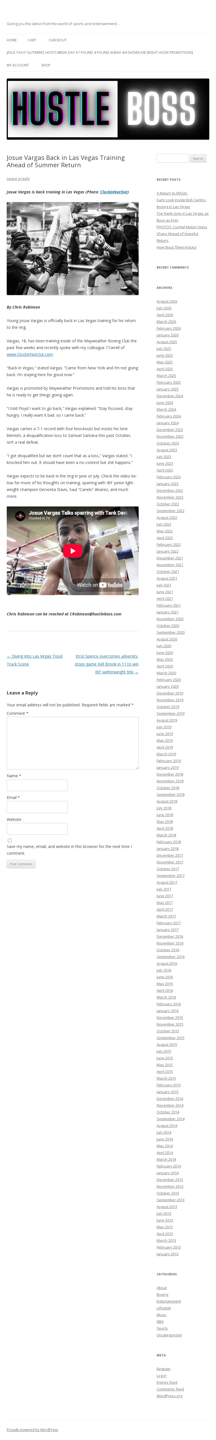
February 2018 (169, 841)
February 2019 (169, 760)
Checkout (58, 40)
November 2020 (170, 618)
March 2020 (166, 672)
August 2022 (167, 517)
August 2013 (167, 1206)
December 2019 (170, 693)
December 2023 (170, 429)
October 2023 (168, 443)
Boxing (162, 1294)
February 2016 (169, 1003)
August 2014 (167, 1125)
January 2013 (168, 1253)
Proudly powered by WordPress (32, 1429)
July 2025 (164, 348)
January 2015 (168, 1091)
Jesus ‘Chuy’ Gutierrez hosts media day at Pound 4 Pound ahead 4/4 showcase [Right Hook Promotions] (100, 52)
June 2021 (165, 591)
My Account (18, 65)
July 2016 (164, 970)
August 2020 (167, 639)
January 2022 (168, 551)
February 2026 (169, 328)
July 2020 (164, 645)
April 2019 (165, 747)
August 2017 (167, 882)
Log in (161, 1375)
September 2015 (170, 1037)
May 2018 (165, 821)
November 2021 (170, 564)
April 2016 (165, 990)
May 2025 (165, 362)
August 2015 (167, 1044)
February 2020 (169, 679)
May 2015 (165, 1064)
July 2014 (164, 1132)
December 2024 (170, 395)
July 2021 (164, 585)
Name (14, 775)
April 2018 (165, 828)
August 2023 (167, 449)
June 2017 (165, 895)
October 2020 (168, 625)
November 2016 (170, 943)
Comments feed (170, 1389)
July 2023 (164, 456)
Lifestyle (164, 1307)
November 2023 (170, 436)
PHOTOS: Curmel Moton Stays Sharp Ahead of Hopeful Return (182, 233)
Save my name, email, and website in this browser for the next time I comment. (69, 850)
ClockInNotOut (113, 192)
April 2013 (165, 1233)
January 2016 (168, 1010)
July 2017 (164, 889)
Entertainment (169, 1301)
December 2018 (170, 774)
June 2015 (165, 1058)
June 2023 (165, 463)
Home (12, 40)
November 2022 (170, 497)
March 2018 (166, 835)
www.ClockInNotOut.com (30, 354)
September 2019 (170, 713)
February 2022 (169, 544)
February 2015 (169, 1085)
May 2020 (165, 659)
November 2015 (170, 1024)
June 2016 (165, 976)
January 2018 (168, 848)
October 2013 (168, 1193)
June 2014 (165, 1139)
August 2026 (167, 301)
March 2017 (166, 916)
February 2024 (169, 416)
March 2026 (166, 321)
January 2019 (168, 767)
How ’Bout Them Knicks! (177, 247)
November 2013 (170, 1186)
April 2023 (165, 470)
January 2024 (168, 422)
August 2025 (167, 341)
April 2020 (165, 666)
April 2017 (165, 909)
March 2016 (166, 997)
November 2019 (170, 699)
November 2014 (170, 1105)
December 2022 (170, 490)
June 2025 (165, 355)
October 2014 (168, 1112)
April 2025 (165, 368)
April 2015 (165, 1071)
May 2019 (165, 740)
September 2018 (170, 794)
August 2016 (167, 963)
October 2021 (168, 571)
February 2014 (169, 1166)
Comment (17, 713)
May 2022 (165, 530)
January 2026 (168, 335)
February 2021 (169, 605)
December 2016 (170, 936)
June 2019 (165, 733)
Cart (32, 40)
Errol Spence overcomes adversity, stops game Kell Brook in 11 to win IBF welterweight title (107, 664)
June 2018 (165, 814)
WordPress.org (169, 1395)
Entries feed (167, 1382)
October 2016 (168, 949)
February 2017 (169, 922)
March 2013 (166, 1240)
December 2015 (170, 1017)
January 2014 (168, 1172)
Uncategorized (169, 1335)
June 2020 (165, 652)
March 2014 (166, 1159)
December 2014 (170, 1098)
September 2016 (170, 956)
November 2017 (170, 862)
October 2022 (168, 503)
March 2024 (166, 409)
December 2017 (170, 855)
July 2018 (164, 808)
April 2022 (165, 537)
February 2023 (169, 476)
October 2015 (168, 1030)
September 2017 (170, 875)
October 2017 (168, 868)
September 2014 (170, 1118)
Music (161, 1314)
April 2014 (165, 1152)
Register (164, 1368)
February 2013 (169, 1247)
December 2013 (170, 1179)
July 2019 (164, 726)
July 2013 (164, 1213)
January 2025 (168, 389)
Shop (45, 65)
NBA (160, 1321)
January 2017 (168, 929)
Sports (162, 1328)
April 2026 (165, 314)
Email (13, 797)
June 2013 (165, 1220)
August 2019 (167, 720)
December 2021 (170, 558)
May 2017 (165, 902)
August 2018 (167, 801)
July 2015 (164, 1051)
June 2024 (165, 402)
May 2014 (165, 1145)
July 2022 (164, 524)
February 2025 (169, 382)
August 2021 (167, 578)
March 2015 (166, 1078)
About (162, 1287)
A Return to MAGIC (172, 193)
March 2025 (166, 375)
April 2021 (165, 598)
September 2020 (170, 632)
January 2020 (168, 686)
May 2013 (165, 1226)
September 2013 (170, 1199)
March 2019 (166, 753)
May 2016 (165, 983)
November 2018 (170, 780)
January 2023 (168, 483)
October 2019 (168, 706)
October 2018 (168, 787)
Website (14, 819)
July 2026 (164, 308)
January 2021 (168, 612)
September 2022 (170, 510)
